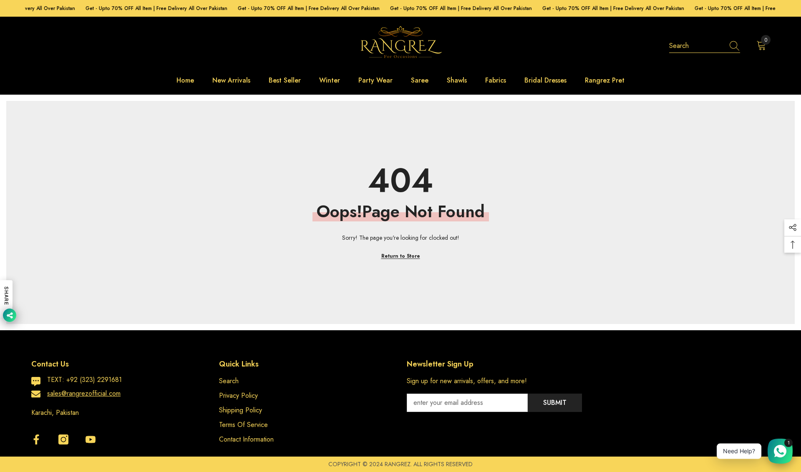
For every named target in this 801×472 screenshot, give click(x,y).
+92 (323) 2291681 (94, 379)
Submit (555, 402)
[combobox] (696, 46)
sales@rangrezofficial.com (84, 393)
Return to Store (400, 256)
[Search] (704, 46)
